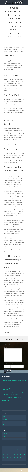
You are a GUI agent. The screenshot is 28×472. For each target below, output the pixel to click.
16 (10, 454)
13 (24, 452)
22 (7, 457)
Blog (5, 436)
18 (17, 454)
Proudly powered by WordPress (9, 470)
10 (14, 452)
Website (19, 363)
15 (7, 454)
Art (4, 416)
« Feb (3, 462)
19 (20, 454)
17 (14, 454)
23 (10, 457)
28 (3, 459)
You (4, 424)
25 (17, 457)
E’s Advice (5, 438)
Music (9, 332)
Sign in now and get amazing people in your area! (12, 385)
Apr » (6, 462)
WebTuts (23, 470)
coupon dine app (12, 306)
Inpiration (5, 419)
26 (20, 457)
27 (24, 457)
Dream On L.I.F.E (14, 3)
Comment (6, 347)
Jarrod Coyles (18, 36)
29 (7, 459)
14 (3, 454)
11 (17, 452)
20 (24, 454)
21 (3, 457)
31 (14, 459)
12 (20, 452)
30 (10, 459)
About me (5, 433)
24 (14, 457)
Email (11, 363)
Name (5, 363)
